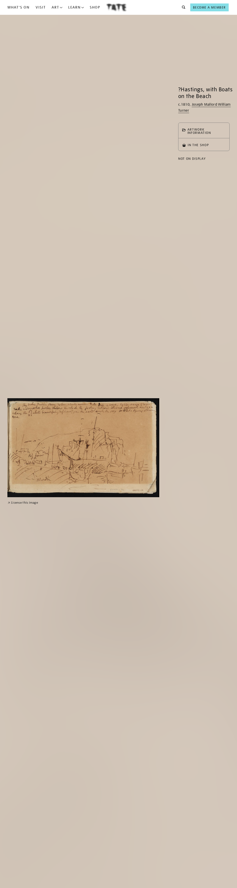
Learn (74, 7)
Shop (95, 7)
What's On (18, 7)
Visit (41, 7)
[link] (22, 503)
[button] (182, 7)
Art (55, 7)
